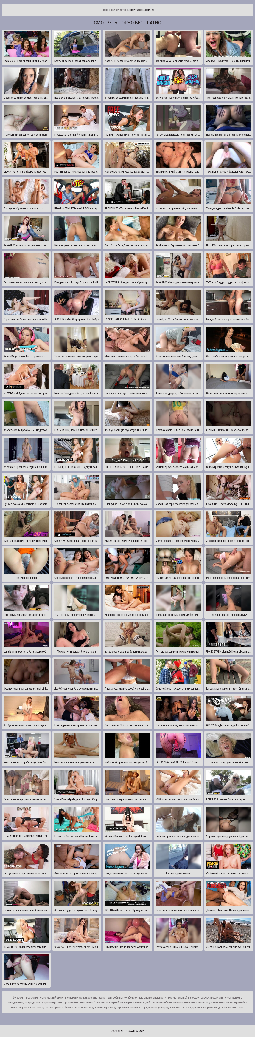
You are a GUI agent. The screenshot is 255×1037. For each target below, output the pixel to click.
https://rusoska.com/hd (140, 10)
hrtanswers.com (132, 1031)
